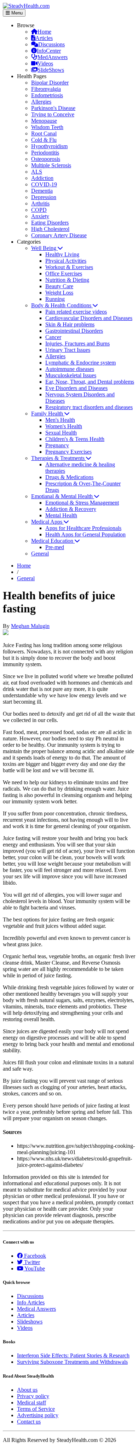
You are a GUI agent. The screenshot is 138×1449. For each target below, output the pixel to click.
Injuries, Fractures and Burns (77, 344)
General (40, 554)
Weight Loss (59, 293)
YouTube (34, 1268)
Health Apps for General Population (85, 534)
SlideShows (51, 70)
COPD (39, 210)
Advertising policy (37, 1415)
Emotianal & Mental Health (62, 496)
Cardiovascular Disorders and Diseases (88, 318)
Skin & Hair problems (69, 324)
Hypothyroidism (49, 146)
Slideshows (29, 1322)
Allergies (41, 102)
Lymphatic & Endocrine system (80, 363)
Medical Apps (47, 522)
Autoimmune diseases (69, 369)
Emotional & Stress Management (82, 503)
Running (55, 299)
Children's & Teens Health (74, 439)
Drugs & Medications (69, 477)
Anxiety (40, 216)
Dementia (42, 191)
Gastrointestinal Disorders (74, 331)
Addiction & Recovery (70, 509)
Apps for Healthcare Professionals (83, 528)
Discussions (51, 44)
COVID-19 (44, 184)
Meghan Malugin (30, 626)
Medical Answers (36, 1309)
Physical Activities (65, 261)
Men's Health (60, 420)
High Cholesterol (50, 229)
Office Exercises (63, 273)
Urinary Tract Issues (67, 350)
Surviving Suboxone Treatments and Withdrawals (72, 1362)
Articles (44, 38)
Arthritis (40, 203)
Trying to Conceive (52, 114)
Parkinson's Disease (53, 108)
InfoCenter (49, 51)
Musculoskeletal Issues (70, 375)
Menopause (44, 121)
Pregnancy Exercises (68, 452)
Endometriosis (47, 95)
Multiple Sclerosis (51, 165)
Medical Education (53, 541)
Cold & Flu (44, 140)
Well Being (44, 248)
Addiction (42, 178)
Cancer (53, 337)
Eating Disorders (50, 223)
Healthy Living (62, 254)
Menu (16, 13)
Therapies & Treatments (58, 458)
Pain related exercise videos (76, 312)
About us (27, 1390)
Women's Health (63, 426)
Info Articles (31, 1302)
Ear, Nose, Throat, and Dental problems (89, 382)
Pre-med (54, 547)
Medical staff (31, 1402)
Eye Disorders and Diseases (76, 388)
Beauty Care (59, 286)
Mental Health (61, 515)
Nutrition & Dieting (67, 280)
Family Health (47, 414)
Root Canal (44, 133)
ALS (36, 172)
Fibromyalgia (46, 89)
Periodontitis (45, 153)
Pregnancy (57, 445)
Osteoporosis (45, 159)
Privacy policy (33, 1396)
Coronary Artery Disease (59, 235)
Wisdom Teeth (47, 127)
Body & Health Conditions (62, 305)
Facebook (34, 1256)
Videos (45, 63)
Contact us (29, 1422)
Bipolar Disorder (50, 83)
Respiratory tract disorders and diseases (89, 407)
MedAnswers (53, 57)
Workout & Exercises (69, 267)
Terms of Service (36, 1409)
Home (44, 32)
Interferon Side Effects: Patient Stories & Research (73, 1355)
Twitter (31, 1262)
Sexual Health (61, 433)
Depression (43, 197)
